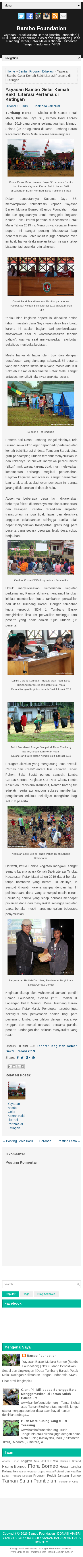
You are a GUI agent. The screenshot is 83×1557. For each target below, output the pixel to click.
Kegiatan (32, 1471)
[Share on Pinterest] (33, 1057)
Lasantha (65, 1548)
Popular (10, 1294)
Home (11, 71)
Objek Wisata (46, 1471)
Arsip (36, 1461)
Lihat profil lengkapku (17, 1381)
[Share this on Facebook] (18, 1057)
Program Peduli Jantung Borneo (57, 1475)
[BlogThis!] (14, 1066)
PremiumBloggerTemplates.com (28, 1552)
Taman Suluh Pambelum (30, 1481)
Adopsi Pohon (10, 1461)
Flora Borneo (43, 1466)
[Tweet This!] (22, 1057)
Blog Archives (46, 1294)
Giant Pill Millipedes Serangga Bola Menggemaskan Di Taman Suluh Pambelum (48, 1393)
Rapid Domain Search (60, 1552)
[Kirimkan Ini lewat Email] (10, 1066)
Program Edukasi (41, 71)
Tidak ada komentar (46, 106)
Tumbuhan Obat (68, 1481)
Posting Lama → (69, 1141)
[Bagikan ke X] (18, 1066)
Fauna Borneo (14, 1466)
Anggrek (26, 1461)
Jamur (22, 1471)
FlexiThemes (29, 1548)
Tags (26, 1294)
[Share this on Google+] (28, 1057)
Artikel (45, 1461)
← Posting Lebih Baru (17, 1141)
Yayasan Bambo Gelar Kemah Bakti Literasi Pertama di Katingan (37, 94)
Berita (23, 71)
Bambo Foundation (41, 28)
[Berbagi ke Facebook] (22, 1066)
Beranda (45, 1141)
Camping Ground (70, 1461)
